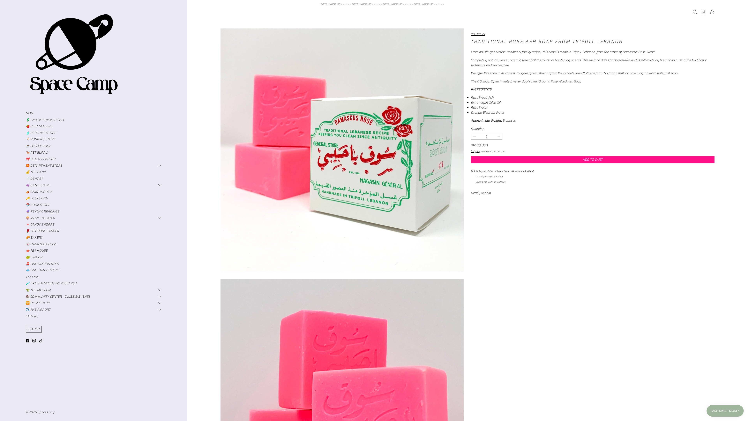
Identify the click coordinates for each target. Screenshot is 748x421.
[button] (695, 12)
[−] (474, 136)
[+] (499, 136)
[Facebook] (27, 340)
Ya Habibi (478, 34)
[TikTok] (40, 340)
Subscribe (471, 411)
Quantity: (477, 128)
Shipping (476, 151)
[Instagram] (34, 340)
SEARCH (33, 329)
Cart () (32, 316)
